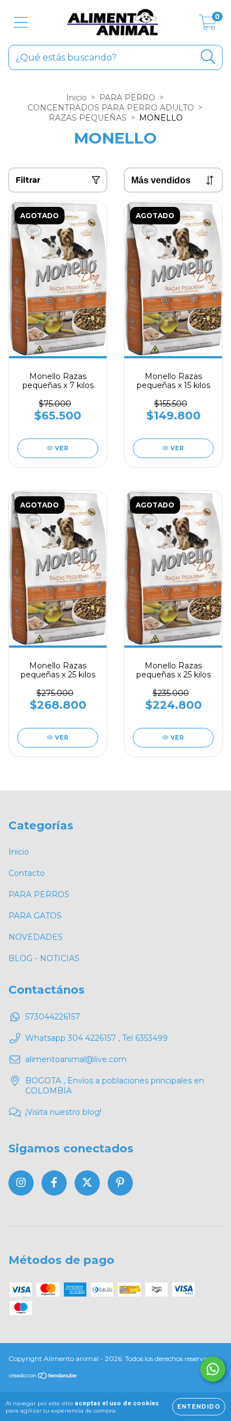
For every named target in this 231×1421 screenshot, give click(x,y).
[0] (207, 25)
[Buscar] (208, 57)
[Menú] (21, 22)
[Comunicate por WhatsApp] (212, 1369)
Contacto (26, 873)
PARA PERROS (39, 894)
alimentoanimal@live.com (76, 1059)
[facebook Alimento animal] (54, 1183)
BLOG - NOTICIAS (44, 958)
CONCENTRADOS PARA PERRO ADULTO (110, 108)
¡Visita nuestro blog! (63, 1112)
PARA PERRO (127, 98)
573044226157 (52, 1017)
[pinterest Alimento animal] (120, 1183)
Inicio (76, 98)
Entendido (198, 1406)
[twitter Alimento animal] (87, 1183)
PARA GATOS (35, 916)
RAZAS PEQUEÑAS (88, 118)
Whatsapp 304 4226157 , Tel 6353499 (96, 1038)
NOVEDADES (35, 937)
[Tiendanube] (43, 1377)
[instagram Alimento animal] (21, 1183)
